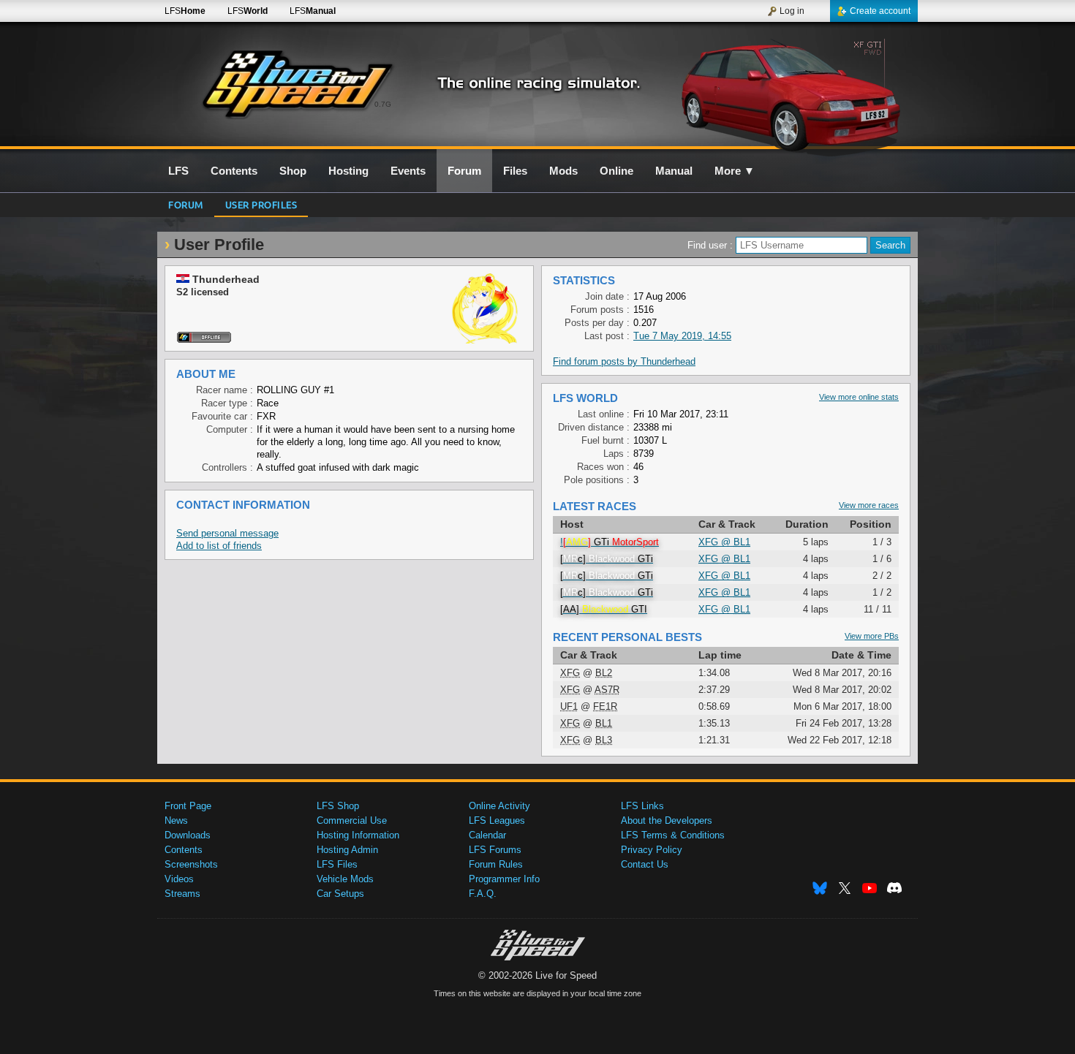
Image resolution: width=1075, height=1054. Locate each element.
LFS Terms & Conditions (673, 835)
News (176, 820)
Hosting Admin (347, 849)
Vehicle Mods (345, 878)
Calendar (487, 835)
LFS (185, 11)
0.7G (382, 104)
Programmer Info (504, 878)
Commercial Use (352, 820)
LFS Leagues (497, 820)
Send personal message (227, 533)
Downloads (188, 835)
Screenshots (191, 864)
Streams (182, 893)
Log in (792, 11)
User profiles (261, 204)
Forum (185, 204)
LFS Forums (495, 849)
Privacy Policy (651, 849)
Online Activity (499, 805)
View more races (869, 505)
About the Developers (666, 820)
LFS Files (337, 864)
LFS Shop (338, 805)
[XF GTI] (792, 93)
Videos (179, 878)
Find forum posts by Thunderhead (624, 361)
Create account (880, 11)
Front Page (188, 805)
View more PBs (872, 636)
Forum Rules (496, 864)
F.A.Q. (483, 893)
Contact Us (644, 864)
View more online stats (859, 397)
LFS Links (642, 805)
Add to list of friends (219, 545)
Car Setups (340, 893)
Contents (184, 849)
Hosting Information (358, 835)
